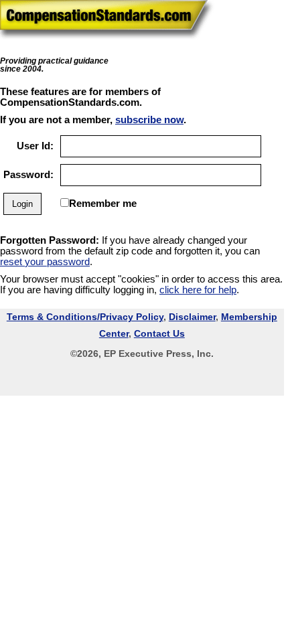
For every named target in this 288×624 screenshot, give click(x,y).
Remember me (103, 203)
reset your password (45, 261)
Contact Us (159, 333)
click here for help (197, 290)
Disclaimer (192, 316)
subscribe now (149, 119)
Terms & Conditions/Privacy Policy (85, 316)
